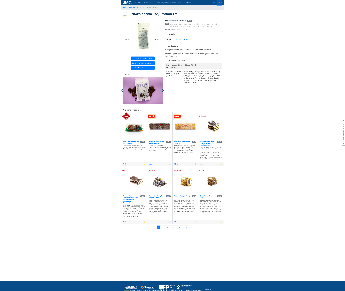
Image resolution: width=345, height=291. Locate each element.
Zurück (127, 39)
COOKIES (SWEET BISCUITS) (179, 29)
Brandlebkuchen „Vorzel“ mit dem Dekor (157, 196)
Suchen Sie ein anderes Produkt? (343, 133)
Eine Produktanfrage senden (142, 58)
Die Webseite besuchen (143, 68)
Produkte (137, 3)
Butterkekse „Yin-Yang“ (182, 196)
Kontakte (187, 3)
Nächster (157, 39)
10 (186, 227)
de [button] (219, 3)
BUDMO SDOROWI (182, 40)
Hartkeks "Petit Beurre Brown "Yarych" (156, 142)
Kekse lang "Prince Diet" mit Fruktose (131, 142)
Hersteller (147, 3)
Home (125, 8)
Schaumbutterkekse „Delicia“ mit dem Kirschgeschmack (207, 143)
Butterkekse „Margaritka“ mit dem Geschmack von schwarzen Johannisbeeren (130, 199)
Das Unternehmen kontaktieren (142, 63)
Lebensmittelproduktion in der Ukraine (168, 3)
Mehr (125, 164)
